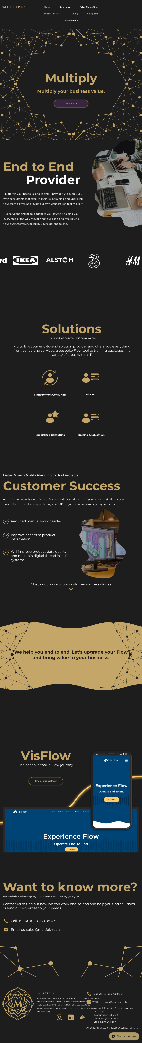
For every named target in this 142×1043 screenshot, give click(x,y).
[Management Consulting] (50, 382)
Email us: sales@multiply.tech (35, 930)
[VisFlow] (91, 382)
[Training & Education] (91, 422)
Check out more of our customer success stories (71, 584)
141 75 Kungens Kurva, (106, 1018)
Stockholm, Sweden (105, 1022)
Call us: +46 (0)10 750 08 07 (33, 921)
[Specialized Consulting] (50, 422)
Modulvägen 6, (102, 1015)
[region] (50, 382)
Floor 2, (115, 1015)
